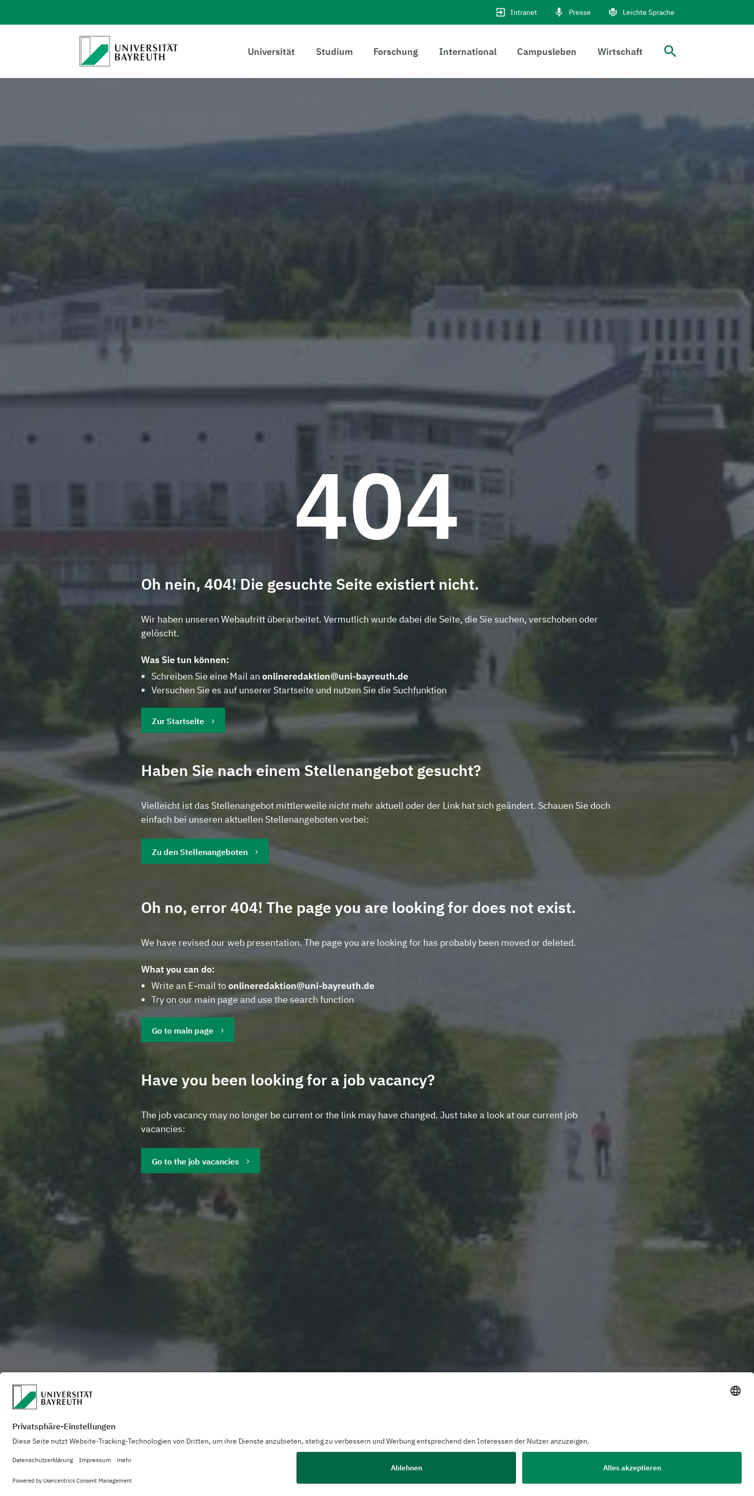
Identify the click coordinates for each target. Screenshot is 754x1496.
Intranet (523, 12)
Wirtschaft (620, 51)
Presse (580, 12)
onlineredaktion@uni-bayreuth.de (335, 676)
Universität (271, 51)
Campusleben (547, 51)
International (468, 51)
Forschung (395, 51)
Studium (334, 51)
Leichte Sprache (648, 12)
